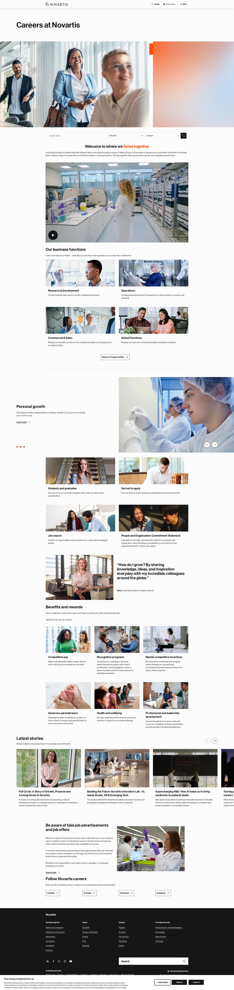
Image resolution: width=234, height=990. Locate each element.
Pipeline (122, 927)
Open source (114, 974)
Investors (49, 949)
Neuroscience (160, 936)
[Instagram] (65, 960)
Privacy (60, 974)
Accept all (196, 982)
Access (85, 936)
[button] (207, 444)
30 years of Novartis (90, 931)
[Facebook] (53, 960)
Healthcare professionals (55, 931)
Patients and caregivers (54, 927)
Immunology (160, 931)
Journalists (50, 945)
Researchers (50, 936)
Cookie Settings (72, 974)
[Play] (53, 234)
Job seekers (50, 940)
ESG (84, 940)
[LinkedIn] (48, 960)
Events (121, 945)
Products (122, 931)
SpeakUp (85, 945)
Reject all (179, 982)
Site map (103, 974)
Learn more (21, 422)
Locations (94, 974)
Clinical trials (124, 936)
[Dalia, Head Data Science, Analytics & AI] (79, 576)
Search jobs (51, 872)
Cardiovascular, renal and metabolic (168, 927)
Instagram (161, 892)
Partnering (123, 940)
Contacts (83, 974)
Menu (185, 4)
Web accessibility (127, 974)
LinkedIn (51, 892)
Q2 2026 (85, 927)
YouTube (87, 892)
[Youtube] (71, 960)
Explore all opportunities (113, 357)
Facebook (124, 892)
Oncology (159, 940)
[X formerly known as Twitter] (59, 960)
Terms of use (50, 974)
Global (170, 4)
